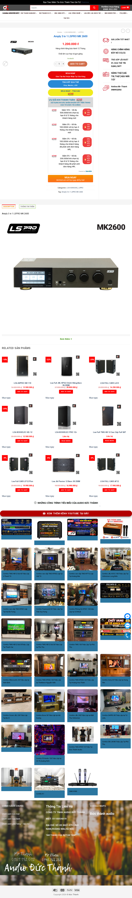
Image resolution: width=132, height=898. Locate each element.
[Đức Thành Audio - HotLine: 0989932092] (14, 8)
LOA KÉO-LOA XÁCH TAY (92, 13)
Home (59, 32)
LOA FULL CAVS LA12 (109, 383)
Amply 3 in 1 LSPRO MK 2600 (72, 192)
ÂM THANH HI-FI (45, 13)
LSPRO (81, 32)
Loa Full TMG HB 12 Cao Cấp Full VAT (109, 432)
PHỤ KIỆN (123, 13)
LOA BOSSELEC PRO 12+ (66, 432)
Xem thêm (65, 339)
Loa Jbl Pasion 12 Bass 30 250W (66, 481)
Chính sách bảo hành (11, 819)
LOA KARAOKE (70, 32)
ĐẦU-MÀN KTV (60, 13)
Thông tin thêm (27, 206)
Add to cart (77, 64)
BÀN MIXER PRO (110, 13)
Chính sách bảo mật (11, 814)
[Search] (94, 7)
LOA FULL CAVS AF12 (109, 481)
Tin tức (66, 18)
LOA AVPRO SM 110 (22, 383)
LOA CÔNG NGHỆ (74, 13)
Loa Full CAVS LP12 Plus (22, 481)
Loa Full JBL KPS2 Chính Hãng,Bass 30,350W (66, 384)
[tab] (9, 207)
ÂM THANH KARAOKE (28, 13)
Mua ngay (6, 398)
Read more (66, 441)
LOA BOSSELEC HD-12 (22, 432)
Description (8, 206)
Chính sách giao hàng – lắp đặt (16, 824)
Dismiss (85, 2)
